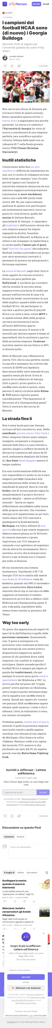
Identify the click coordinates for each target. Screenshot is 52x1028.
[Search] (47, 872)
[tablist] (14, 837)
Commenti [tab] (9, 836)
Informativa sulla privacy (26, 1003)
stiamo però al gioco (36, 722)
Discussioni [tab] (32, 872)
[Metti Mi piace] (5, 66)
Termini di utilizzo (34, 994)
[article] (26, 891)
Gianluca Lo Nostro (23, 925)
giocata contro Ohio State (31, 433)
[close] (43, 933)
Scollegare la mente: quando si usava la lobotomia (14, 884)
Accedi (46, 4)
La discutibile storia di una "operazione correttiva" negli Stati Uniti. (19, 893)
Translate (8, 17)
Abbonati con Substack (28, 987)
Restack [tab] (20, 836)
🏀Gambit (7, 13)
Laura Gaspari (21, 898)
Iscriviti (36, 4)
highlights (12, 225)
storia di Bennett (16, 271)
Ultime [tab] (20, 872)
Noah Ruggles (27, 460)
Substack (11, 1022)
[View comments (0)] (12, 66)
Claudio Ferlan (16, 56)
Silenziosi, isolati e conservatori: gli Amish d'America (16, 912)
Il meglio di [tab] (9, 872)
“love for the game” (20, 248)
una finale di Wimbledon (17, 579)
